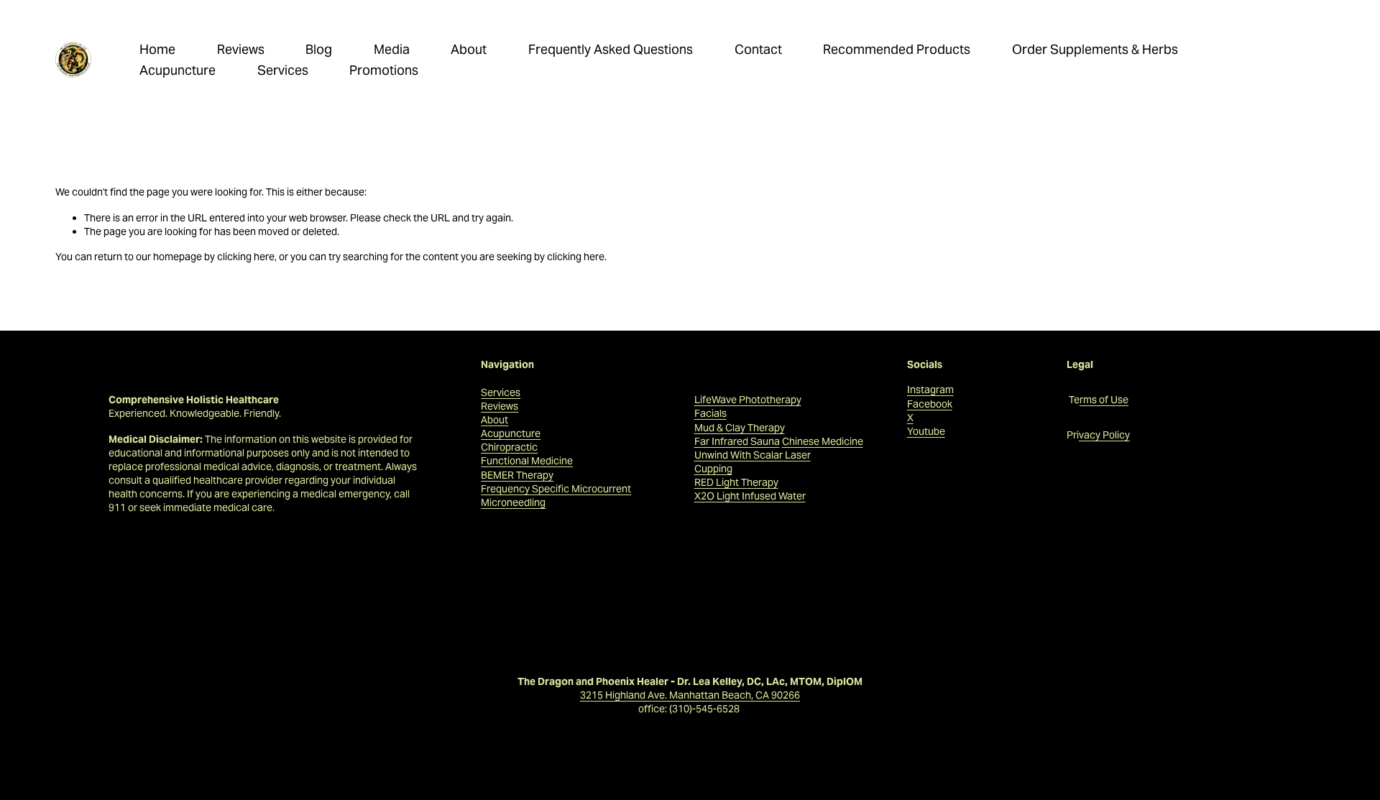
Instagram (930, 389)
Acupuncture (177, 70)
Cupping (713, 468)
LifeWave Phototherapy (747, 399)
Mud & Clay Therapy (739, 427)
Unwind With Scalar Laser (752, 455)
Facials (710, 413)
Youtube (926, 431)
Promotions (383, 70)
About (469, 49)
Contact (758, 49)
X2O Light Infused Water (750, 495)
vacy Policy (1104, 434)
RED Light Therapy (736, 482)
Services (282, 70)
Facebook (929, 403)
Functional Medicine (527, 460)
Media (392, 49)
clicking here (246, 256)
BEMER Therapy (517, 475)
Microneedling (513, 502)
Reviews (240, 49)
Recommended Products (896, 49)
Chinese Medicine (822, 441)
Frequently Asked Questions (610, 49)
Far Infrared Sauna (737, 441)
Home (157, 49)
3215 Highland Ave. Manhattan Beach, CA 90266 (690, 695)
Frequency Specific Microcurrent (556, 488)
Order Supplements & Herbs (1095, 49)
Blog (318, 49)
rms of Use (1104, 399)
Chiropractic (509, 447)
